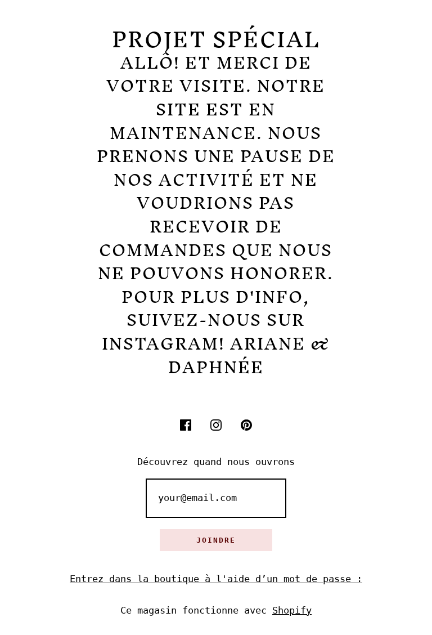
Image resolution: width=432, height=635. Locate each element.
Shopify (292, 610)
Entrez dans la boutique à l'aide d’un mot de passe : (216, 578)
